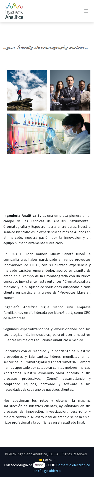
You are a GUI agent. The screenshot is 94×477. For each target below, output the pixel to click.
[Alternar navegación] (86, 11)
